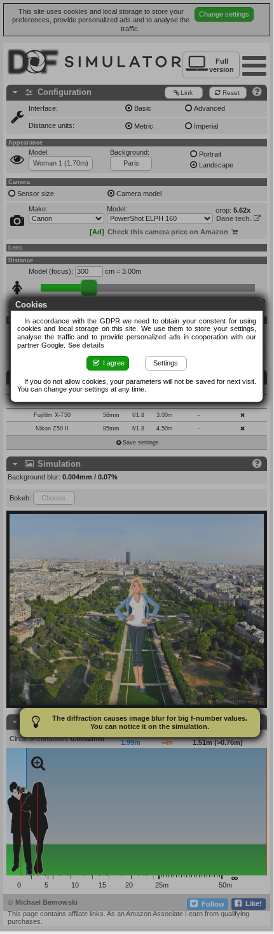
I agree (113, 363)
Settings (165, 363)
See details (86, 345)
